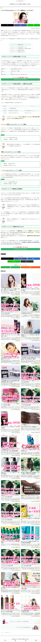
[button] (27, 261)
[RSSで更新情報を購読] (30, 267)
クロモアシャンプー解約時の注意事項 (17, 50)
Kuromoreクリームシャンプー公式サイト (20, 79)
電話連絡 (5, 110)
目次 (19, 44)
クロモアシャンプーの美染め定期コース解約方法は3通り (21, 48)
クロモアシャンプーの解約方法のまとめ (18, 51)
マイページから (5, 108)
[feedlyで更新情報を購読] (10, 267)
